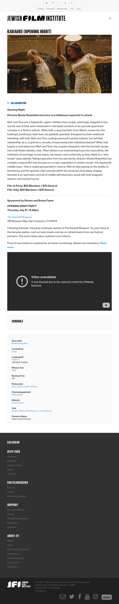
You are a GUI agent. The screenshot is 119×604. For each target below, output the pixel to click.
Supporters (12, 523)
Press (69, 582)
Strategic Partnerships (17, 518)
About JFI (11, 474)
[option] (59, 66)
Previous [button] (7, 66)
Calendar (13, 442)
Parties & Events (14, 465)
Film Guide (12, 456)
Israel (14, 351)
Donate (10, 514)
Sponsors (11, 527)
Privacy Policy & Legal (81, 582)
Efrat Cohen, (17, 386)
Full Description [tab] (18, 103)
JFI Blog (40, 9)
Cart (71, 9)
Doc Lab (11, 487)
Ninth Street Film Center (18, 549)
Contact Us (12, 567)
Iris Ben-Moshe (30, 386)
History (10, 545)
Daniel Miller (17, 394)
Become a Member (16, 510)
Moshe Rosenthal (20, 343)
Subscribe (51, 9)
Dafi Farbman (18, 403)
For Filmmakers (17, 482)
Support (12, 505)
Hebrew (15, 359)
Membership (62, 9)
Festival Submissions (16, 496)
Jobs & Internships (15, 558)
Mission (10, 541)
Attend (10, 469)
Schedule (11, 461)
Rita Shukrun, (32, 411)
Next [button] (107, 66)
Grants (10, 492)
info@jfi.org (41, 591)
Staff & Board (13, 554)
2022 (14, 370)
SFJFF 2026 (13, 452)
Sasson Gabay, (18, 411)
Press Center (13, 562)
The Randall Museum (19, 217)
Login (78, 9)
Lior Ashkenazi (45, 411)
